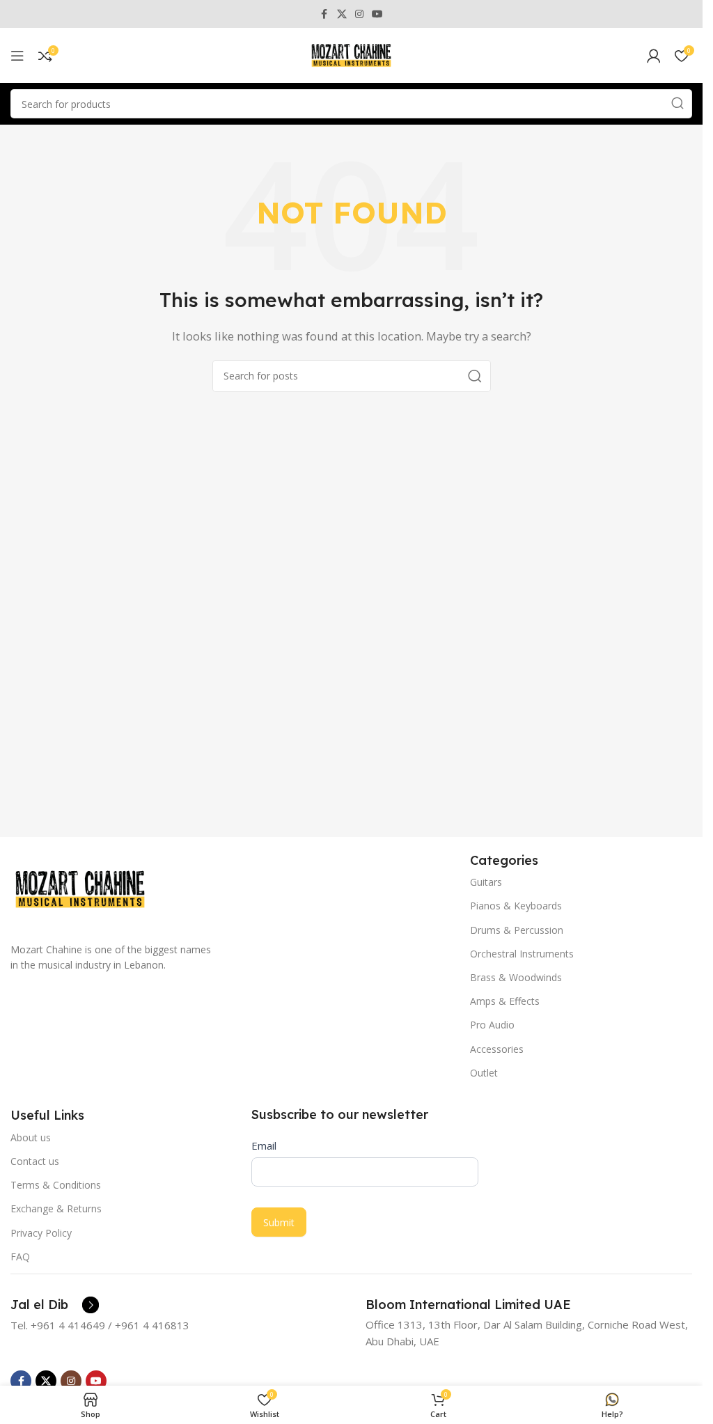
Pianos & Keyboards (516, 905)
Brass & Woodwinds (516, 977)
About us (30, 1137)
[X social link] (342, 14)
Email (263, 1145)
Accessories (497, 1049)
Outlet (484, 1072)
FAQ (20, 1256)
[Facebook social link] (324, 14)
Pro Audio (492, 1024)
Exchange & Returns (56, 1208)
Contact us (34, 1161)
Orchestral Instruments (522, 953)
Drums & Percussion (516, 930)
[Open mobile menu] (17, 56)
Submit (279, 1222)
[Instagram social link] (359, 14)
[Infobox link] (54, 1305)
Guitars (486, 882)
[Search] (677, 103)
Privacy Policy (41, 1232)
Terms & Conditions (55, 1184)
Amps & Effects (505, 1001)
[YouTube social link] (377, 14)
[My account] (654, 56)
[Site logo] (351, 54)
